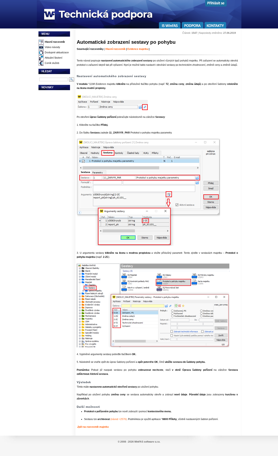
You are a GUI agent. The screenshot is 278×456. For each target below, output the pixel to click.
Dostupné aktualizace (57, 52)
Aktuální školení (53, 57)
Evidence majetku (137, 49)
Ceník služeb (52, 63)
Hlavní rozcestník (55, 41)
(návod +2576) (119, 419)
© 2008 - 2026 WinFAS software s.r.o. (139, 441)
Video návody (52, 47)
